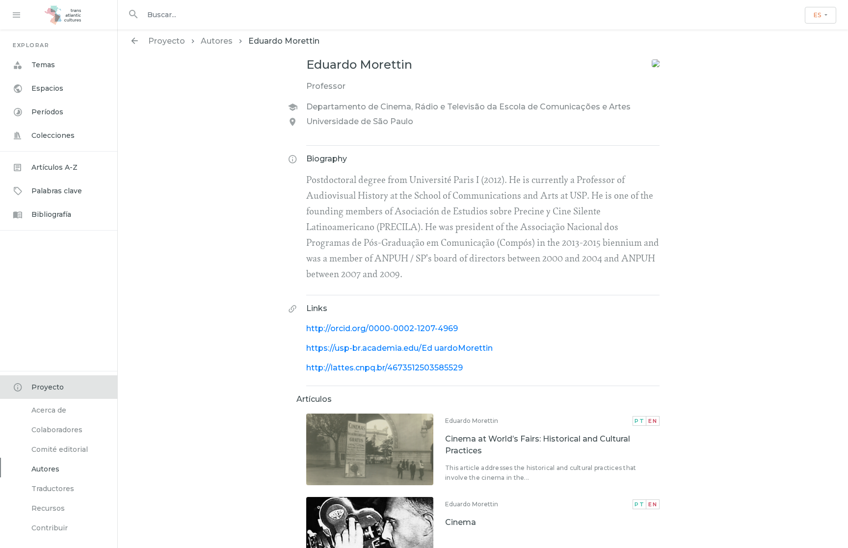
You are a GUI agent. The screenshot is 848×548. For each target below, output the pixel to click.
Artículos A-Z (54, 167)
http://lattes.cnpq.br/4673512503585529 (384, 367)
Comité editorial (59, 449)
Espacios (47, 88)
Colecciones (53, 135)
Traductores (52, 488)
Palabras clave (56, 190)
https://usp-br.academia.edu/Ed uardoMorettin (399, 348)
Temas (43, 64)
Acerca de (48, 410)
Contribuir (49, 527)
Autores (45, 469)
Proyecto (47, 387)
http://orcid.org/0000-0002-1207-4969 (382, 328)
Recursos (48, 508)
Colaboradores (56, 429)
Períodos (47, 111)
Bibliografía (51, 214)
